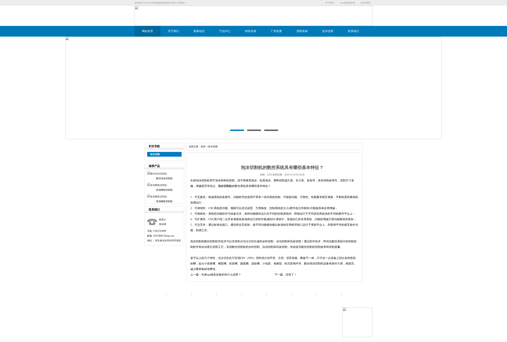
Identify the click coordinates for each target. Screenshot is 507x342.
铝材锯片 (201, 327)
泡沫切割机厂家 (203, 318)
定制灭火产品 (236, 327)
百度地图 (240, 318)
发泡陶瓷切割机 (186, 318)
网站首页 (147, 31)
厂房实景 (276, 31)
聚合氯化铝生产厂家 (274, 327)
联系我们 (353, 31)
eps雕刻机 (191, 327)
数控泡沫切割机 (247, 241)
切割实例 (302, 31)
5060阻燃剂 (307, 327)
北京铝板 (152, 327)
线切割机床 (249, 327)
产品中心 (224, 31)
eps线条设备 (153, 318)
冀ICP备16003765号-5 (210, 308)
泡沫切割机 (225, 186)
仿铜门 (259, 327)
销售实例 (250, 31)
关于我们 (330, 2)
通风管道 (180, 327)
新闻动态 (199, 31)
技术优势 (365, 2)
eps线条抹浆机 (347, 2)
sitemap (231, 318)
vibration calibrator (166, 327)
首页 (203, 146)
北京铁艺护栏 (293, 327)
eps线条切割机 (219, 318)
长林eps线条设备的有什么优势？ (221, 274)
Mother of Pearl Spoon (217, 327)
